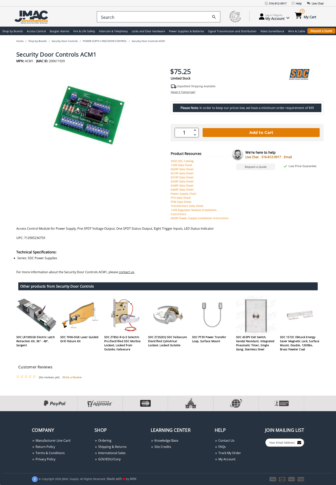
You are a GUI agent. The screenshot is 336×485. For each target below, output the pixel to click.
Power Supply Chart (183, 193)
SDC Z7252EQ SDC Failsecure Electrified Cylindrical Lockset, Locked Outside (167, 341)
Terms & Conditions (50, 453)
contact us (126, 272)
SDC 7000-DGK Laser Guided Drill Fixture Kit (79, 339)
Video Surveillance (272, 31)
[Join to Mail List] (299, 442)
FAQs (222, 447)
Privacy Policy (45, 459)
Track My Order (229, 453)
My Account (226, 459)
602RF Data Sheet (182, 169)
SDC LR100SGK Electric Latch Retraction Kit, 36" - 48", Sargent (35, 341)
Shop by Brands (12, 31)
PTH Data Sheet (181, 198)
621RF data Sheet (182, 173)
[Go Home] (31, 16)
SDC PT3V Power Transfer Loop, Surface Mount (209, 339)
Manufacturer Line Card (52, 440)
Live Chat (252, 157)
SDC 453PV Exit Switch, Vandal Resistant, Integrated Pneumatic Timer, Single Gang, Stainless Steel (255, 343)
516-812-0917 (271, 157)
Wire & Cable (296, 31)
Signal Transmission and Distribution (232, 31)
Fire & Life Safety (84, 31)
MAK (133, 479)
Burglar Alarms (59, 31)
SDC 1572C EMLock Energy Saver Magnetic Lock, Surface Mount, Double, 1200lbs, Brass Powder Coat (299, 343)
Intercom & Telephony (113, 31)
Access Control (36, 31)
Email (288, 157)
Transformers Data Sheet (187, 206)
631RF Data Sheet (182, 177)
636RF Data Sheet (182, 189)
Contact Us (226, 440)
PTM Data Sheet (181, 202)
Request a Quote (321, 31)
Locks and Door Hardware (148, 31)
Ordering (104, 440)
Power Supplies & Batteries (186, 31)
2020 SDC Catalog (182, 161)
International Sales (111, 453)
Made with (115, 479)
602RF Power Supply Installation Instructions (200, 218)
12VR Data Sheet (181, 165)
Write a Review (72, 377)
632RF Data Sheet (182, 181)
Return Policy (45, 447)
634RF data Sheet (182, 185)
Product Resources (186, 153)
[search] (214, 16)
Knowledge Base (166, 440)
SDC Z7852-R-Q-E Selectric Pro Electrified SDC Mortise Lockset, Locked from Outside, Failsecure (122, 343)
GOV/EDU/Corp (109, 459)
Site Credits (162, 447)
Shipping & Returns (112, 447)
